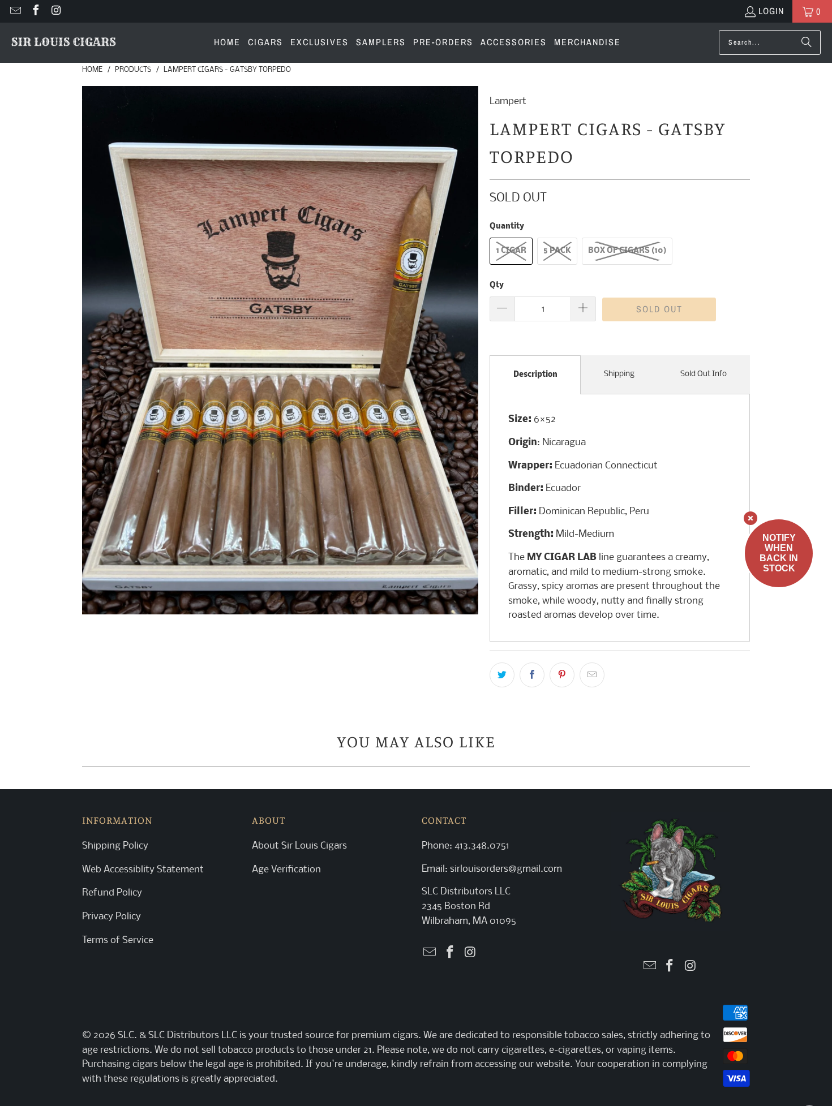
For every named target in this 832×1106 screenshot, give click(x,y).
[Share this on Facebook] (532, 674)
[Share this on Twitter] (502, 674)
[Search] (806, 42)
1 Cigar (511, 251)
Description (535, 375)
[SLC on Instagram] (55, 11)
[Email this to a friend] (592, 674)
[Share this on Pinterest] (562, 674)
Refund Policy (112, 893)
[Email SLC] (14, 11)
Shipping (619, 374)
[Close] (750, 518)
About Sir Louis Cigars (299, 846)
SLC (126, 1035)
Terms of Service (117, 940)
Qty (497, 285)
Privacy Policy (111, 916)
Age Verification (286, 869)
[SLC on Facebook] (35, 11)
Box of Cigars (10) (627, 251)
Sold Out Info (703, 374)
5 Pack (557, 251)
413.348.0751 (481, 846)
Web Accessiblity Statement (143, 869)
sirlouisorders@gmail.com (505, 869)
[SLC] (63, 43)
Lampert (508, 101)
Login (771, 11)
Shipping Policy (115, 846)
